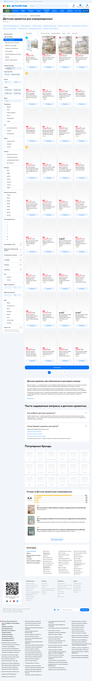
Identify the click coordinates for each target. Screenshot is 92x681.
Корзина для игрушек (78, 556)
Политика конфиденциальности (33, 592)
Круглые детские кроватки (35, 431)
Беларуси (21, 611)
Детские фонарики (47, 561)
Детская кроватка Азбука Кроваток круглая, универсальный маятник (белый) (61, 508)
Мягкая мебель (9, 51)
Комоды (7, 57)
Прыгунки (76, 566)
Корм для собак (76, 588)
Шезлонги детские (78, 568)
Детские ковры (77, 558)
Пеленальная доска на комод (64, 551)
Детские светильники (48, 559)
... (62, 372)
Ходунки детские (77, 562)
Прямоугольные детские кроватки (37, 436)
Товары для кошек (77, 583)
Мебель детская (46, 569)
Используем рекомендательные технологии (12, 610)
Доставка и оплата (30, 583)
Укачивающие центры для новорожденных (79, 564)
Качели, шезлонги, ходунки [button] (33, 561)
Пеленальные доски (47, 573)
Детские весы (46, 551)
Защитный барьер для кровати (65, 560)
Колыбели (60, 565)
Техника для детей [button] (31, 551)
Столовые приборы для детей (80, 553)
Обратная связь (29, 598)
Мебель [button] (29, 553)
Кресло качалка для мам (63, 563)
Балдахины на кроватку (63, 562)
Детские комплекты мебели (80, 551)
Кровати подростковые (11, 60)
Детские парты (46, 571)
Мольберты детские (78, 572)
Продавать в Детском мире (32, 585)
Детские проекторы (47, 564)
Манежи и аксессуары (10, 45)
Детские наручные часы (48, 563)
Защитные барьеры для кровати (13, 54)
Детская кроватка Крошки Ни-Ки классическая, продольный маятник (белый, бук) (61, 519)
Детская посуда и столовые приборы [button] (34, 556)
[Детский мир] (15, 6)
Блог (59, 595)
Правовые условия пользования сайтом (21, 609)
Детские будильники (47, 557)
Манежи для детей (62, 569)
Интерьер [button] (29, 559)
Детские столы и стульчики (12, 42)
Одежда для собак (77, 590)
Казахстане (15, 611)
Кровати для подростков (63, 558)
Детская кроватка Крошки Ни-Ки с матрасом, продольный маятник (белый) (61, 529)
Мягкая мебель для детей (63, 554)
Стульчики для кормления (64, 572)
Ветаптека (75, 592)
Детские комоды (62, 567)
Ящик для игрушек (78, 560)
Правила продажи (30, 588)
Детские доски (77, 573)
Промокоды (28, 590)
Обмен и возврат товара (31, 586)
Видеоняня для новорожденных (46, 553)
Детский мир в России (8, 611)
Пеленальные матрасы (63, 571)
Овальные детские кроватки (35, 434)
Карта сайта (28, 600)
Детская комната (12, 15)
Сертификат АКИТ (30, 596)
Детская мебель (23, 15)
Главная (5, 15)
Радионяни (45, 555)
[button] (85, 11)
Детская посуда (77, 554)
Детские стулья (61, 553)
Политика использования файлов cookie (31, 594)
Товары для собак (77, 586)
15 (64, 372)
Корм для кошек (76, 585)
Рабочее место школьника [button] (33, 563)
